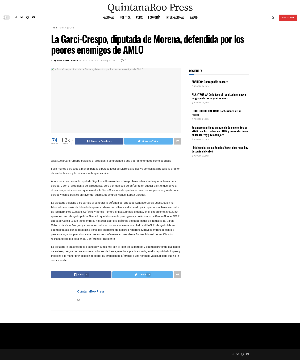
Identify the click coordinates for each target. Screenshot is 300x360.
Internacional (175, 17)
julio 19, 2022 (89, 60)
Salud (194, 17)
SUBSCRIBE (288, 17)
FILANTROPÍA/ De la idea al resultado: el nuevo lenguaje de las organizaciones (219, 96)
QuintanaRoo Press (66, 60)
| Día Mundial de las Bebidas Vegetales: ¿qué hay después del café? (220, 149)
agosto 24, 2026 (201, 86)
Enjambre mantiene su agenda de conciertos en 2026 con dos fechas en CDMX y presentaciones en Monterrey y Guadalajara (220, 131)
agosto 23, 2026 (201, 139)
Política (125, 17)
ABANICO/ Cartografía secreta (210, 81)
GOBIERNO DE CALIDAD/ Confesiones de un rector (216, 113)
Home (54, 27)
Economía (154, 17)
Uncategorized (67, 27)
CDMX (139, 17)
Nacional (108, 17)
